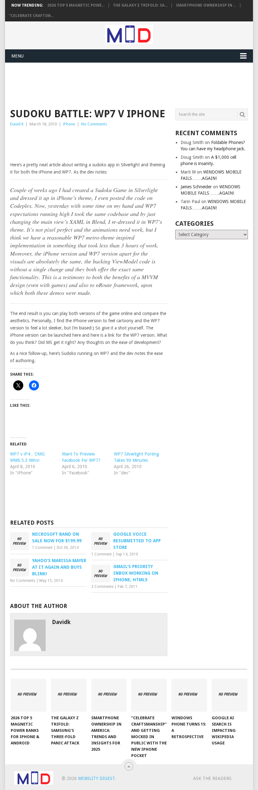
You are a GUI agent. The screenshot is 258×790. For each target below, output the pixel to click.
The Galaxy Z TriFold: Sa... (140, 5)
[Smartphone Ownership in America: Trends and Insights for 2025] (109, 695)
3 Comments (102, 586)
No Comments (94, 124)
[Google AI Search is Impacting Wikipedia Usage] (229, 695)
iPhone (69, 124)
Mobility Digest (96, 778)
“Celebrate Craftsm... (31, 16)
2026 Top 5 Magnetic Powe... (75, 5)
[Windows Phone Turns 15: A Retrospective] (189, 695)
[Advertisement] (124, 84)
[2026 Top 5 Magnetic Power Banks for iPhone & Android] (28, 695)
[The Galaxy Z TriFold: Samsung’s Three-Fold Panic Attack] (69, 695)
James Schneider (196, 186)
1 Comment (42, 547)
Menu (17, 55)
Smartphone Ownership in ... (206, 5)
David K (17, 124)
